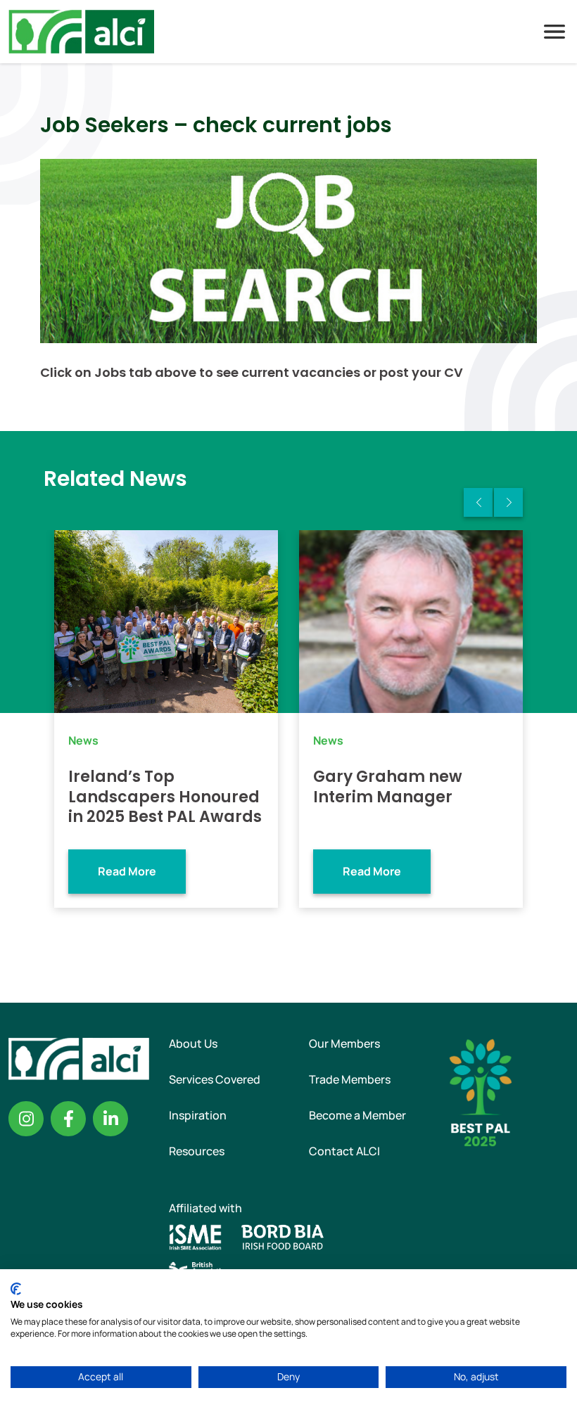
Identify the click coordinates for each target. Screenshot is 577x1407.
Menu (554, 32)
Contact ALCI (344, 1151)
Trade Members (350, 1079)
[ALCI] (81, 30)
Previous (478, 502)
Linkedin (110, 1118)
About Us (193, 1043)
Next (508, 502)
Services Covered (214, 1079)
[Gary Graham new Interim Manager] (411, 621)
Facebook (68, 1118)
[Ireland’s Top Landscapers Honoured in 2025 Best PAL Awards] (166, 621)
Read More (127, 871)
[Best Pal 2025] (480, 1091)
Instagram (26, 1118)
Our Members (344, 1043)
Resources (196, 1151)
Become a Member (357, 1115)
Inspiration (198, 1115)
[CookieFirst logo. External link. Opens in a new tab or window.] (16, 1289)
